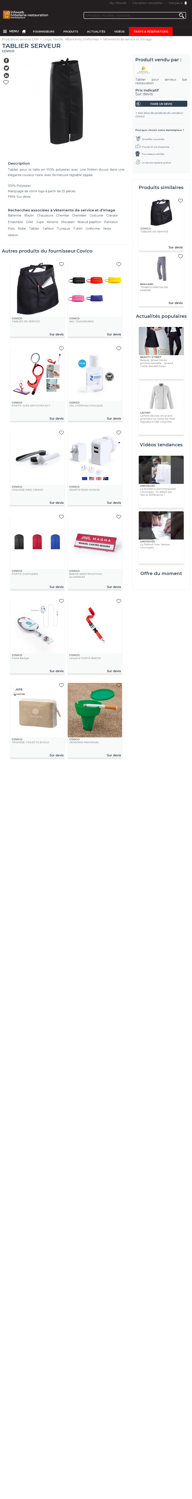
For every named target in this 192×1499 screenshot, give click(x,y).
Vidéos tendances (161, 444)
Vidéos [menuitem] (119, 31)
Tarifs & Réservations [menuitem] (151, 31)
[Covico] (161, 70)
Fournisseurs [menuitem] (43, 31)
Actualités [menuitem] (96, 31)
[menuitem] (5, 31)
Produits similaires (161, 187)
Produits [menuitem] (70, 31)
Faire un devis (161, 104)
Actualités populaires (161, 316)
